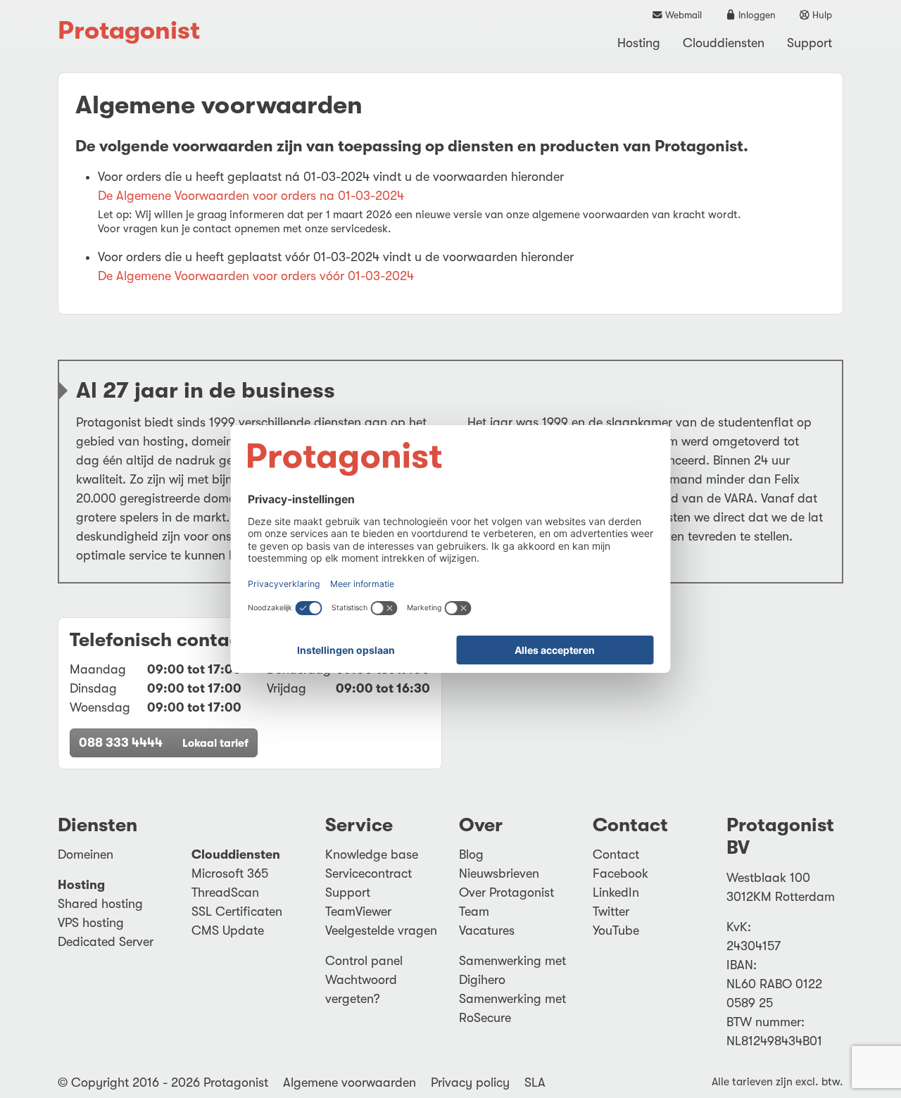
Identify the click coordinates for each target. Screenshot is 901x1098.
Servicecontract (368, 873)
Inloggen (756, 15)
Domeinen (85, 854)
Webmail (682, 15)
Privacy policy (470, 1082)
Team (474, 911)
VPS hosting (91, 923)
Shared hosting (100, 904)
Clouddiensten (723, 43)
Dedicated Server (105, 942)
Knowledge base (371, 854)
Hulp (821, 15)
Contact (616, 854)
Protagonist (129, 30)
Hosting (638, 43)
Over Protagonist (506, 892)
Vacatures (487, 930)
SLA (535, 1082)
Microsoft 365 (229, 873)
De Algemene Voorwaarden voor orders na (251, 196)
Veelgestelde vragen (381, 930)
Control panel (364, 961)
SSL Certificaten (236, 911)
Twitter (611, 911)
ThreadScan (225, 892)
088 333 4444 (163, 743)
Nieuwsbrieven (499, 873)
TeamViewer (358, 911)
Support (809, 43)
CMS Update (227, 930)
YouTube (616, 930)
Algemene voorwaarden (349, 1082)
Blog (471, 854)
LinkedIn (616, 892)
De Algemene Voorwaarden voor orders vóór (256, 276)
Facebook (620, 873)
